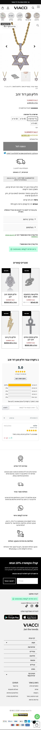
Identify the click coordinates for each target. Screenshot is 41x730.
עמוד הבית (34, 86)
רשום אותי (9, 581)
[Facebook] (37, 606)
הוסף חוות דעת (20, 378)
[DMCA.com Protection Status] (20, 716)
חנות (33, 642)
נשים (33, 669)
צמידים (32, 651)
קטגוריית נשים (26, 86)
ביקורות (36, 693)
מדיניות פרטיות (33, 700)
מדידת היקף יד (11, 26)
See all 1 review (13, 401)
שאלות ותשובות (13, 689)
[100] (19, 385)
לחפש (5, 407)
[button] (20, 219)
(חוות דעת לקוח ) (25, 108)
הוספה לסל (21, 146)
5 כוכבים (34, 385)
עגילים (32, 664)
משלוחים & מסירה (12, 696)
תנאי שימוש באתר (32, 696)
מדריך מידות (28, 219)
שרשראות (31, 647)
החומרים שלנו (34, 686)
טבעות (32, 660)
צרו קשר (15, 686)
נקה (36, 127)
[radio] (32, 119)
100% (6, 385)
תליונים (32, 656)
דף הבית (32, 638)
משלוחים (30, 227)
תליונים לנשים (17, 86)
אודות (36, 689)
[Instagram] (31, 606)
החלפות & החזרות (12, 693)
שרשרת (35, 114)
